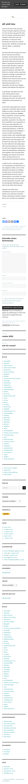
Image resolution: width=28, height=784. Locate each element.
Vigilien (6, 457)
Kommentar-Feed (9, 771)
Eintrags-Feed (8, 769)
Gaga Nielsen (8, 387)
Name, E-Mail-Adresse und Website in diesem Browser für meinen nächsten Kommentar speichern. (12, 301)
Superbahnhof (8, 448)
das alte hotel (6, 598)
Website (4, 290)
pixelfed (6, 754)
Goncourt (7, 393)
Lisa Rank (7, 420)
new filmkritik (8, 430)
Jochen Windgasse (9, 551)
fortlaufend (7, 383)
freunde (4, 229)
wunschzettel (6, 572)
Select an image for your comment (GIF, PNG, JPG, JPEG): (13, 321)
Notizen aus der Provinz (11, 433)
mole (5, 428)
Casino (6, 226)
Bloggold (6, 374)
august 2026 (7, 536)
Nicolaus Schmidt (9, 732)
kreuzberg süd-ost (9, 411)
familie (21, 228)
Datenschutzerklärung (9, 779)
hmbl (5, 398)
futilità (8, 229)
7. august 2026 (8, 531)
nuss (5, 437)
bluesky (6, 376)
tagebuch (12, 229)
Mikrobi (6, 424)
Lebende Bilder (8, 413)
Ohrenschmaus (8, 439)
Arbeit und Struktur (10, 367)
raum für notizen (9, 441)
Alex (5, 555)
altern (3, 228)
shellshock (7, 446)
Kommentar (6, 252)
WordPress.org (8, 773)
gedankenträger (9, 389)
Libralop (6, 415)
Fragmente (7, 385)
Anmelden (7, 766)
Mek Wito (7, 422)
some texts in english (10, 468)
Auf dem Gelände (9, 372)
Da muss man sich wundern (12, 378)
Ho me (6, 400)
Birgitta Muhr (8, 721)
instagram (7, 749)
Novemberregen (9, 435)
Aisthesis (6, 363)
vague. (6, 454)
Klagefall (6, 409)
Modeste (6, 426)
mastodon (7, 751)
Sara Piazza (7, 736)
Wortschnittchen (9, 459)
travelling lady (8, 450)
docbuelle (7, 380)
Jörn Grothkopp (8, 730)
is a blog (6, 404)
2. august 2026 (8, 538)
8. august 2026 (8, 529)
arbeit (13, 228)
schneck (6, 443)
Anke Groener (8, 365)
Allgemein (22, 226)
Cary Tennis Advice (9, 723)
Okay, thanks (20, 4)
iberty (5, 402)
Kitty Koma (7, 407)
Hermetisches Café (9, 396)
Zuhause (18, 229)
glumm (6, 391)
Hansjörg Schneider (10, 728)
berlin (17, 228)
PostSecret (7, 734)
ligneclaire (7, 417)
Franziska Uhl (8, 726)
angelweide (9, 228)
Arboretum (7, 370)
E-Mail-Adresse (7, 283)
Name (4, 275)
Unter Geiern (8, 452)
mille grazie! (7, 474)
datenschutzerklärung (11, 472)
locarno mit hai (8, 534)
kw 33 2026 (7, 527)
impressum (7, 470)
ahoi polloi (7, 361)
